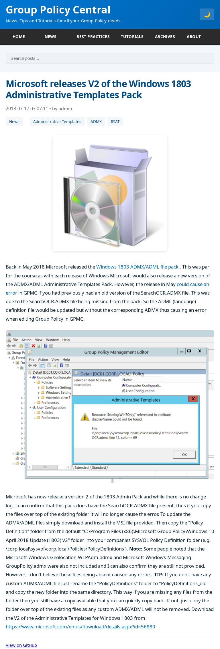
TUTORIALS (132, 36)
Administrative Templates (57, 121)
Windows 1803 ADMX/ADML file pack (137, 266)
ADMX (96, 121)
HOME (19, 36)
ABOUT (194, 36)
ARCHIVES (165, 36)
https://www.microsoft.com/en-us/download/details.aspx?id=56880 (80, 626)
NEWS (50, 36)
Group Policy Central (58, 10)
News (14, 121)
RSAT (115, 121)
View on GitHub (21, 645)
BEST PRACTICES (92, 36)
